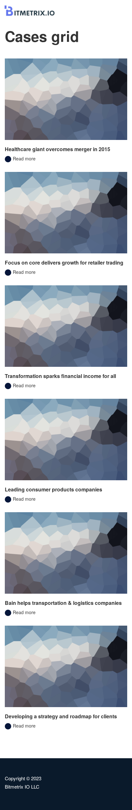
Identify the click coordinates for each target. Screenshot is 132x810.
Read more (24, 158)
